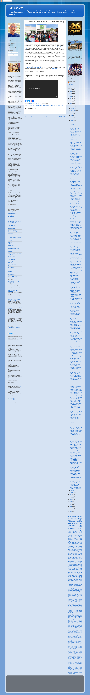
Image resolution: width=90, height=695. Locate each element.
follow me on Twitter (18, 206)
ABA (77, 652)
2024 (71, 93)
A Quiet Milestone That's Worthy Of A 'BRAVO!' (75, 407)
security (80, 531)
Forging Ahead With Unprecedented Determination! (74, 459)
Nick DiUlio (10, 242)
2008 (71, 509)
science (69, 600)
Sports (80, 542)
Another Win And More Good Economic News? (75, 179)
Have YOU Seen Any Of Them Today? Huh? (75, 279)
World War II (79, 585)
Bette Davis (80, 669)
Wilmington (70, 668)
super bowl (79, 602)
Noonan (80, 610)
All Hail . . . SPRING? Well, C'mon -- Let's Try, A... (75, 302)
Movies (80, 538)
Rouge (78, 664)
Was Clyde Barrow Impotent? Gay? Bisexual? (14, 282)
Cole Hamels (77, 645)
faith (76, 530)
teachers (80, 576)
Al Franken (76, 669)
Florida (69, 581)
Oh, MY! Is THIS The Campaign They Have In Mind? (75, 421)
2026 (71, 89)
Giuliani (80, 617)
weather (70, 554)
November (73, 106)
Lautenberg (75, 640)
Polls (74, 550)
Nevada (76, 622)
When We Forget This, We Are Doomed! (75, 342)
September (73, 110)
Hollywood (70, 539)
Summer (70, 571)
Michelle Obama (75, 609)
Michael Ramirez (73, 632)
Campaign (76, 635)
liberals (69, 532)
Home (45, 116)
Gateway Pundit (11, 223)
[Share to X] (45, 103)
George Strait (73, 657)
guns (69, 580)
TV (72, 535)
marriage (80, 599)
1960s (81, 586)
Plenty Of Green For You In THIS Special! (76, 370)
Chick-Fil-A (73, 645)
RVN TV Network (11, 259)
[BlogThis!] (43, 103)
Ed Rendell (70, 628)
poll (76, 551)
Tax (77, 594)
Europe (80, 569)
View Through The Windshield (14, 273)
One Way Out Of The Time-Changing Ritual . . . (76, 448)
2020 (71, 100)
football (80, 572)
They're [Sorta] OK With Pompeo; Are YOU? (75, 373)
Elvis (72, 646)
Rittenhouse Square (72, 621)
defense (75, 557)
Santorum (80, 626)
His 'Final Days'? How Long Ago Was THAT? (76, 271)
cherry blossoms (75, 625)
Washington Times (11, 274)
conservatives (79, 560)
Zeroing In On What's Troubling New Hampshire (76, 325)
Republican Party (75, 525)
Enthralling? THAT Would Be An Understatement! (76, 259)
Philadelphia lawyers (72, 607)
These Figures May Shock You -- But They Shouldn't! (76, 219)
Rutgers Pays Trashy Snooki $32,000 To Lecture (14, 300)
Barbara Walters (71, 647)
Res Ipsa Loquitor (11, 256)
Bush (73, 575)
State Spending (72, 549)
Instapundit (10, 227)
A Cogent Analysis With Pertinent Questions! (75, 199)
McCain (80, 600)
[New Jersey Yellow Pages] (10, 333)
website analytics (13, 402)
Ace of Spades (76, 663)
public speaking (72, 604)
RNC (79, 640)
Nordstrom (73, 630)
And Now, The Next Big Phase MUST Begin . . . (75, 165)
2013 (71, 501)
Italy (77, 558)
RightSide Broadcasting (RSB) (14, 257)
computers (77, 615)
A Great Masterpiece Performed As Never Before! (75, 425)
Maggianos (77, 648)
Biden (80, 523)
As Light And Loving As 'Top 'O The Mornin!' (76, 353)
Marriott (75, 664)
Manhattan (79, 549)
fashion (69, 593)
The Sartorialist (11, 267)
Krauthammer (75, 636)
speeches (77, 643)
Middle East (71, 556)
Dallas (79, 635)
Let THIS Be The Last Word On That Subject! (76, 379)
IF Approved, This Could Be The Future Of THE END (76, 479)
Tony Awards (75, 619)
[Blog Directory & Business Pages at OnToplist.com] (15, 328)
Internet (77, 542)
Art (73, 571)
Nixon (73, 615)
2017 (71, 494)
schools (80, 550)
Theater (80, 558)
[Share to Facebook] (46, 103)
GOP (80, 527)
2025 (71, 91)
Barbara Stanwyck (78, 668)
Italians (72, 573)
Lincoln (72, 601)
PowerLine (10, 251)
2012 (71, 503)
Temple (77, 630)
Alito (73, 668)
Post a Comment (30, 110)
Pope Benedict (74, 614)
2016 (71, 496)
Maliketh (49, 690)
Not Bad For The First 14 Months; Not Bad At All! (75, 171)
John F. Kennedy (75, 600)
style (74, 598)
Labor (81, 589)
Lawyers (76, 577)
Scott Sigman (73, 673)
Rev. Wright (80, 653)
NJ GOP (9, 243)
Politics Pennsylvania (12, 250)
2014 (71, 499)
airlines (74, 602)
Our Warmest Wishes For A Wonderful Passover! (76, 168)
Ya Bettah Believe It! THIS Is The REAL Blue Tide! (76, 442)
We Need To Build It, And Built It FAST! (75, 387)
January (72, 492)
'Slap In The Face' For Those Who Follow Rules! (76, 185)
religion (80, 530)
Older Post (62, 116)
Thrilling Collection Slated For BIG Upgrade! (75, 368)
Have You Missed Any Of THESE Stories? (75, 132)
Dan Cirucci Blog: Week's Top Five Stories (75, 129)
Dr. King (80, 611)
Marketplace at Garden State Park (34, 67)
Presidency (71, 528)
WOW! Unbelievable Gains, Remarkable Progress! (76, 466)
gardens (80, 609)
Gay (81, 590)
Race (69, 564)
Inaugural (70, 602)
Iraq (69, 616)
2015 (71, 497)
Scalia (81, 622)
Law (69, 520)
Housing (69, 635)
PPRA (69, 619)
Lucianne (80, 636)
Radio (80, 577)
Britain (76, 573)
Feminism (70, 653)
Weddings (73, 643)
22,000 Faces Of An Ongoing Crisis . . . (74, 190)
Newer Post (28, 116)
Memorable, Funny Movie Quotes (15, 231)
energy (69, 568)
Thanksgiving (71, 588)
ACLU (69, 657)
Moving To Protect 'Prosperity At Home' (75, 434)
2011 (71, 504)
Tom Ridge (74, 667)
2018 (71, 103)
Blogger (58, 690)
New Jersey (45, 105)
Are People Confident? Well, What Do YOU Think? (76, 339)
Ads (72, 593)
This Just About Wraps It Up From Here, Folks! (76, 273)
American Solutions (12, 211)
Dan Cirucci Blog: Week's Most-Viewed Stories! (75, 236)
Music (80, 535)
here (20, 386)
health (69, 542)
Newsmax (10, 240)
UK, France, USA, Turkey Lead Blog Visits (75, 347)
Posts (10, 52)
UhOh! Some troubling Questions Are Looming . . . (76, 250)
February (73, 490)
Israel (77, 553)
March (72, 120)
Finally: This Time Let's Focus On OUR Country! (76, 149)
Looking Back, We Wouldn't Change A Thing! (76, 463)
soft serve (70, 663)
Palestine (75, 646)
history (69, 538)
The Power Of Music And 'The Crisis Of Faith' (75, 404)
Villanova (70, 591)
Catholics (75, 531)
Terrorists (80, 547)
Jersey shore (71, 558)
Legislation (70, 541)
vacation (70, 562)
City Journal (10, 218)
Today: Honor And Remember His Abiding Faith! (75, 356)
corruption (80, 556)
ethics (81, 619)
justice (80, 520)
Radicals (69, 667)
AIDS (76, 666)
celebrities (77, 641)
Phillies (76, 601)
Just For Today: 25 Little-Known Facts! (75, 359)
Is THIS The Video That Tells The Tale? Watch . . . (76, 382)
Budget (74, 547)
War (74, 551)
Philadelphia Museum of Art (13, 248)
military (80, 545)
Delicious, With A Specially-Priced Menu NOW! (75, 262)
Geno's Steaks (71, 664)
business (30, 105)
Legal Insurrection (11, 228)
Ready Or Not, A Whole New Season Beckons (76, 299)
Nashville (76, 628)
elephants (75, 659)
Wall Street (73, 594)
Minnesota (80, 616)
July (71, 113)
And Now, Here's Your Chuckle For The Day (75, 177)
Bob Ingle (70, 661)
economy (75, 523)
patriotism (75, 568)
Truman (69, 631)
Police (75, 564)
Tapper (76, 662)
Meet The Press (71, 662)
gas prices (71, 577)
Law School (74, 653)
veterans (80, 580)
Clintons (80, 554)
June (72, 115)
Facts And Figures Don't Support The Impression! (76, 193)
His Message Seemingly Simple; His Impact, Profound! (75, 282)
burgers (72, 635)
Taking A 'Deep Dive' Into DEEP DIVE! (75, 265)
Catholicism (76, 535)
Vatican (76, 571)
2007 (71, 511)
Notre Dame (75, 626)
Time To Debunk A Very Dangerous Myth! (75, 247)
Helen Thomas (79, 666)
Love (72, 616)
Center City (79, 588)
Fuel (69, 573)
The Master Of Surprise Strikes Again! (75, 474)
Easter (69, 585)
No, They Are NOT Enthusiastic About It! (75, 437)
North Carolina (71, 627)
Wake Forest (79, 662)
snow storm (74, 596)
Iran (81, 583)
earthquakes (74, 656)
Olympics (77, 612)
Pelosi (76, 580)
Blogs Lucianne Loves (12, 213)
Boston (69, 615)
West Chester (78, 624)
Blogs (69, 560)
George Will (79, 657)
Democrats (71, 522)
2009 (71, 508)
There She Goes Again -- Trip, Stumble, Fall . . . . (75, 418)
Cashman (80, 652)
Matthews (76, 633)
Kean (69, 598)
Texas (78, 583)
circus (72, 638)
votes (81, 565)
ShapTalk (10, 262)
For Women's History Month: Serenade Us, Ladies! (76, 412)
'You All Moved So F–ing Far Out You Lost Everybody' (76, 242)
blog (77, 550)
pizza (81, 612)
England (80, 573)
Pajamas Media (11, 245)
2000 (74, 666)
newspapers (77, 590)
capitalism (79, 562)
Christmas (70, 550)
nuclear (69, 605)
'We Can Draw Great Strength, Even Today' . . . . (76, 307)
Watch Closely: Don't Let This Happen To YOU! (75, 257)
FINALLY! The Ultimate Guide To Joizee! (75, 154)
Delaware (80, 601)
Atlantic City (79, 579)
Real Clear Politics (11, 254)
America (79, 516)
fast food (70, 590)
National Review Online (12, 239)
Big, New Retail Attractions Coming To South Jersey (76, 254)
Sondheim (70, 620)
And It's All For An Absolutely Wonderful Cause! (76, 322)
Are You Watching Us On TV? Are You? (75, 451)
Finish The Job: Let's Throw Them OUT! (76, 196)
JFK (71, 598)
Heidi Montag (70, 672)
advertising (80, 604)
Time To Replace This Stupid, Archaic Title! (75, 210)
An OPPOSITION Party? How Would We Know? (75, 182)
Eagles (78, 607)
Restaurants (50, 105)
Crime (69, 531)
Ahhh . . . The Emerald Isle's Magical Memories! (76, 384)
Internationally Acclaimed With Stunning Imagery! (75, 477)
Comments (11, 54)
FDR (81, 615)
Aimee (70, 82)
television (73, 579)
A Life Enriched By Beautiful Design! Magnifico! (76, 157)
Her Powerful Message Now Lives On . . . (76, 244)
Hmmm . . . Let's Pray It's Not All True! (75, 143)
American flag (75, 581)
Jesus (69, 579)
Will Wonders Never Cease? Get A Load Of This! (76, 140)
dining (38, 105)
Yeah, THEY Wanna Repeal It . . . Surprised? (76, 138)
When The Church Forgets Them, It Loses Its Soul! (75, 488)
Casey (81, 632)
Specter (69, 609)
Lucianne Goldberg (12, 230)
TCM (81, 664)
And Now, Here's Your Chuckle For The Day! (75, 135)
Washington (71, 530)
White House (77, 541)
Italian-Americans (75, 565)
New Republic (74, 631)
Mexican (70, 625)
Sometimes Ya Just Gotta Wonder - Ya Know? (75, 222)
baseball (80, 581)
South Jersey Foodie (12, 264)
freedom (70, 551)
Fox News (10, 219)
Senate (72, 543)
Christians (70, 546)
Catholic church (77, 532)
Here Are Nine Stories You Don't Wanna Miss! (75, 239)
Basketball (73, 585)
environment (74, 576)
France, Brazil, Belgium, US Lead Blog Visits (76, 126)
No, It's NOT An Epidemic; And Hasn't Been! (75, 213)
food (41, 105)
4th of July (77, 589)
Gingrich (70, 612)
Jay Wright (70, 640)
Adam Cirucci (79, 659)
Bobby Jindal (74, 661)
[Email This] (42, 103)
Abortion (75, 562)
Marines (80, 630)
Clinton (69, 547)
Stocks (69, 601)
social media (78, 546)
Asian (81, 638)
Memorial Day (75, 595)
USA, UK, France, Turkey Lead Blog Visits (75, 453)
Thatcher (77, 627)
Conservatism (79, 561)
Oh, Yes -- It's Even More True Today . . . (75, 317)
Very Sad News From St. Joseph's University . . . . (75, 314)
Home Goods (54, 68)
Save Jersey (10, 261)
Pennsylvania (75, 545)
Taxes (75, 538)
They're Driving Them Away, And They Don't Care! (76, 396)
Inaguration (75, 651)
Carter (73, 612)
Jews (81, 553)
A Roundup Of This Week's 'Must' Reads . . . (76, 445)
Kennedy (75, 586)
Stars (69, 543)
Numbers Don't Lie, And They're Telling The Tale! (76, 207)
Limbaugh (70, 610)
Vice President (78, 575)
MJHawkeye (10, 233)
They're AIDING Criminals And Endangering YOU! (75, 401)
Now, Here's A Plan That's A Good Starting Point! (76, 428)
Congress (79, 528)
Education (70, 536)
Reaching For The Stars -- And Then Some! (75, 204)
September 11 (71, 589)
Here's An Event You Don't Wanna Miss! (75, 482)
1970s (69, 611)
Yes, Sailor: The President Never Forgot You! (75, 468)
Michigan (78, 632)
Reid (74, 610)
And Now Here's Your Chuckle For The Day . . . (76, 188)
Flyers (77, 610)
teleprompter (70, 666)
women (69, 575)
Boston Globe (79, 661)
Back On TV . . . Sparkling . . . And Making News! (76, 160)
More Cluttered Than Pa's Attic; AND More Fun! (75, 276)
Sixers (74, 658)
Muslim (76, 572)
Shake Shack (32, 70)
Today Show (80, 647)
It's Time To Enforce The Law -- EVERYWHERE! (75, 376)
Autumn (73, 605)
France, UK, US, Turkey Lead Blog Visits (75, 233)
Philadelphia (72, 518)
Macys (75, 616)
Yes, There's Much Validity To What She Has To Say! (76, 330)
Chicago (77, 605)
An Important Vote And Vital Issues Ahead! (76, 268)
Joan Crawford (71, 669)
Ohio (69, 614)
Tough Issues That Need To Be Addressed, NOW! (76, 228)
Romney (80, 551)
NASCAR (69, 658)
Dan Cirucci (15, 7)
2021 (71, 98)
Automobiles (71, 566)
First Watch (57, 74)
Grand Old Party (11, 225)
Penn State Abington (75, 642)
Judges (80, 557)
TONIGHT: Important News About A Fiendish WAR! (76, 431)
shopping (56, 105)
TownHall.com (71, 624)
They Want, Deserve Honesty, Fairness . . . (75, 174)
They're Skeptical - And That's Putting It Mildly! (75, 163)
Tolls (78, 631)
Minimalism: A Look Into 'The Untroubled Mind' (76, 152)
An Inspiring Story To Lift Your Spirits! (75, 311)
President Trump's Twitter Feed (14, 253)
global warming (79, 656)
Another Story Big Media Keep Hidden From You (75, 471)
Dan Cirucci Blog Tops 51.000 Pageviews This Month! (75, 123)
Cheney (80, 627)
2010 (71, 506)
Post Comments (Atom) (35, 118)
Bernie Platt (72, 648)
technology (80, 620)
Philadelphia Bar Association (14, 246)
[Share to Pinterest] (47, 103)
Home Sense (52, 46)
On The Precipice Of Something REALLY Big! (75, 225)
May (72, 117)
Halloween (76, 611)
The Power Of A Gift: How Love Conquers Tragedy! (76, 390)
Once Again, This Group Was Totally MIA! (75, 485)
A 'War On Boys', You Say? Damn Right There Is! (75, 344)
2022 (71, 96)
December (73, 105)
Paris (81, 606)
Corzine (69, 583)
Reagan (80, 568)
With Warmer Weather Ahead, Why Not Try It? (75, 231)
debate (73, 590)
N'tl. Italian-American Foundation (14, 237)
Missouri (80, 648)
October (72, 108)
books (69, 576)
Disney (80, 614)
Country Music (75, 591)
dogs (76, 599)
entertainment (75, 638)
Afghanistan (79, 596)
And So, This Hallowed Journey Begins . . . (75, 286)
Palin (81, 607)
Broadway (73, 553)
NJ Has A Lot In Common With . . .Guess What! (75, 333)
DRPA (79, 633)
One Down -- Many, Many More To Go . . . (75, 362)
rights (72, 580)
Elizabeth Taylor (71, 633)
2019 (71, 101)
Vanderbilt (80, 667)
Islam (77, 569)
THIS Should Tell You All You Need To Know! (76, 393)
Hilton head (76, 593)
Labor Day (76, 606)
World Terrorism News (12, 276)
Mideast (70, 557)
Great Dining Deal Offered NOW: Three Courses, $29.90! (75, 295)
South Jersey (61, 105)
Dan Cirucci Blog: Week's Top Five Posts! (75, 456)
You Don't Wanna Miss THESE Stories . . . (75, 336)
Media (73, 542)
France (74, 583)
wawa (69, 648)
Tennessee (73, 641)
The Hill (75, 647)
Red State (80, 646)
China (69, 586)
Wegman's (70, 656)
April (72, 118)
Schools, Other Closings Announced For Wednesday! (75, 291)
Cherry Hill (34, 105)
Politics (70, 527)
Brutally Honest (11, 216)
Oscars (80, 591)
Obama (80, 518)
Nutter (69, 637)
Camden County (72, 569)
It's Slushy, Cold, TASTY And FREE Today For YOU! (76, 304)
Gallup (69, 617)
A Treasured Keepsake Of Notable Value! (75, 365)
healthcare (76, 543)
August (72, 111)
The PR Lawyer (11, 265)
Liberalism (70, 534)
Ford (81, 633)
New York (79, 539)
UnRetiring (10, 271)
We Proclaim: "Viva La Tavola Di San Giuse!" (75, 328)
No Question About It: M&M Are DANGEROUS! (76, 398)
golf (79, 638)
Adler (72, 611)
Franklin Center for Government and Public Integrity (14, 222)
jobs (81, 541)
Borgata (80, 663)
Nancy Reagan (75, 617)
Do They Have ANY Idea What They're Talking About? (75, 216)
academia (75, 554)
